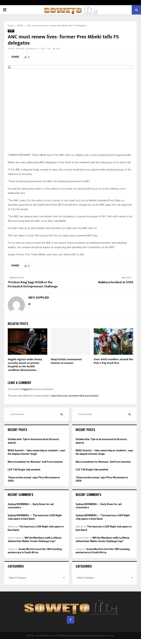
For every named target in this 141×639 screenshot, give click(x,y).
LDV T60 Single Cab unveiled (24, 469)
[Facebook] (70, 620)
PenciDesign (108, 635)
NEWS (11, 31)
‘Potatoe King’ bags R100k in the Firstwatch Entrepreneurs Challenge (33, 284)
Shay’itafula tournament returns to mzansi (66, 361)
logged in (27, 389)
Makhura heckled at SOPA (115, 282)
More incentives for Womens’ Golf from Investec (35, 461)
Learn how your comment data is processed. (75, 395)
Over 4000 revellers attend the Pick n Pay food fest (113, 361)
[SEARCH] (61, 414)
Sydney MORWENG (18, 504)
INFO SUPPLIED (17, 49)
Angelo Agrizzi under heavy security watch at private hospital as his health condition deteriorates (25, 364)
